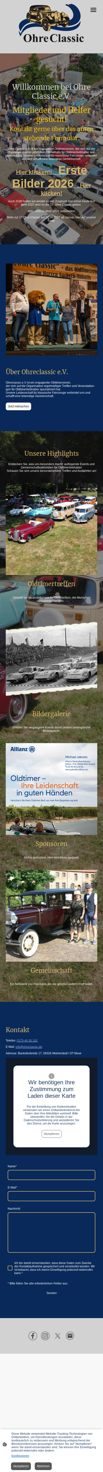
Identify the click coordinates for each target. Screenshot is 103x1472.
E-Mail (12, 1187)
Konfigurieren (20, 1456)
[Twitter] (57, 1336)
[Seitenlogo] (51, 23)
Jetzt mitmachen (18, 406)
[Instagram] (45, 1336)
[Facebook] (33, 1336)
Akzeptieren (51, 1134)
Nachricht (14, 1208)
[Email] (70, 1336)
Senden (51, 1293)
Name (12, 1166)
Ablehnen (43, 1466)
